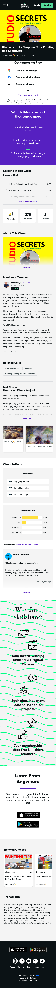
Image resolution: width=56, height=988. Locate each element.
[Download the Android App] (38, 949)
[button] (4, 5)
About (12, 967)
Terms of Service (39, 100)
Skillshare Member (21, 554)
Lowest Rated (21, 544)
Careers (20, 967)
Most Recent (33, 544)
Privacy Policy (12, 102)
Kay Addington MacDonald (37, 446)
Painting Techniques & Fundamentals (20, 374)
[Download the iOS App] (18, 949)
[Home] (25, 5)
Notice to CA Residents (28, 978)
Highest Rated (9, 544)
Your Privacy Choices (26, 975)
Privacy (36, 967)
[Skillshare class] (18, 862)
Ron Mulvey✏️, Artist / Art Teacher (18, 55)
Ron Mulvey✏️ (20, 283)
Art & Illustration (12, 368)
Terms (44, 967)
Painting (28, 368)
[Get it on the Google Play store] (28, 824)
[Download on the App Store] (28, 815)
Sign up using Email (28, 95)
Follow (27, 282)
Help (28, 967)
